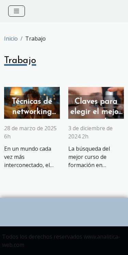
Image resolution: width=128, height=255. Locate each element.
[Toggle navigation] (16, 11)
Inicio (11, 38)
